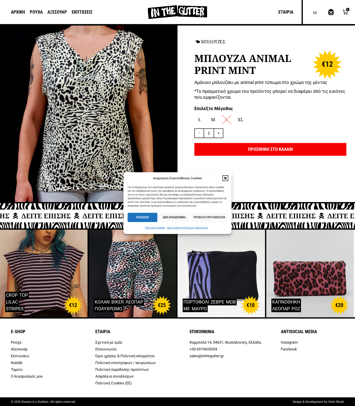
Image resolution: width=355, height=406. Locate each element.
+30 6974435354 (203, 349)
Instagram (289, 342)
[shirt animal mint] (88, 114)
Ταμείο (16, 369)
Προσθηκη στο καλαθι (270, 149)
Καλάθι (17, 363)
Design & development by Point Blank (318, 402)
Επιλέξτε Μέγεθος (213, 108)
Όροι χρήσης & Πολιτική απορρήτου (187, 227)
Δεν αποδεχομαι (174, 217)
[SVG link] (331, 12)
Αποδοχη (142, 217)
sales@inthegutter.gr (207, 356)
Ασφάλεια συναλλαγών (114, 376)
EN (315, 13)
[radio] (199, 119)
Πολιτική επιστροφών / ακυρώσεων (125, 363)
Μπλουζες (213, 41)
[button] (225, 178)
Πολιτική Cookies (155, 227)
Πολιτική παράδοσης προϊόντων (122, 369)
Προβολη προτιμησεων (209, 217)
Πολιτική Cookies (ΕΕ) (113, 383)
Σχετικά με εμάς (109, 342)
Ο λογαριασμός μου (27, 376)
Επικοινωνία (105, 349)
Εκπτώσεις (20, 356)
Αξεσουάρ (19, 349)
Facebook (289, 349)
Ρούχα (16, 342)
